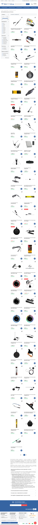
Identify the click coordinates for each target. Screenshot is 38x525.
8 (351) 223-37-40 (22, 515)
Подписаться (24, 505)
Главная (2, 10)
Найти (28, 4)
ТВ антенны (5, 41)
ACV (3, 23)
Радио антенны (5, 40)
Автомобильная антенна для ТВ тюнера (17, 98)
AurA (4, 25)
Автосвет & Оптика (26, 7)
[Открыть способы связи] (35, 523)
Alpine (4, 24)
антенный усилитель (4, 38)
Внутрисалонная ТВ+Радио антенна (16, 151)
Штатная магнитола (14, 255)
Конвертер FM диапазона (28, 29)
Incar (4, 26)
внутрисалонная (5, 53)
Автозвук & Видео (4, 7)
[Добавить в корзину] (21, 31)
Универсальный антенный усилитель (30, 46)
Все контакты (21, 518)
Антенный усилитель (27, 168)
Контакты (13, 0)
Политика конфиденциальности (4, 517)
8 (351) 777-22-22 (22, 514)
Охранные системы (12, 7)
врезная (4, 54)
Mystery (4, 27)
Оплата (9, 0)
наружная (4, 55)
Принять (9, 522)
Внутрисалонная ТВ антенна (15, 168)
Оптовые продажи (4, 515)
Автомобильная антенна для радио (16, 29)
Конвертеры (5, 39)
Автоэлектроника (19, 7)
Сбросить (7, 57)
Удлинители (5, 42)
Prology (4, 29)
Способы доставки (13, 515)
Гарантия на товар (13, 518)
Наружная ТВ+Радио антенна (28, 116)
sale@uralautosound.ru (23, 517)
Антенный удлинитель (14, 203)
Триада (4, 32)
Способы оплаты (13, 516)
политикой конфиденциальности (11, 520)
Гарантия (2, 0)
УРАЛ (4, 33)
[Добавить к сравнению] (22, 17)
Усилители (4, 43)
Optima (4, 28)
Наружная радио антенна (28, 203)
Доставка (6, 0)
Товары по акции (33, 7)
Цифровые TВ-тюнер (27, 151)
